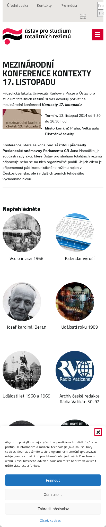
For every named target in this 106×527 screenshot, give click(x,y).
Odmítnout (53, 494)
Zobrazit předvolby (53, 509)
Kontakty (44, 5)
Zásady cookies (50, 520)
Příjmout (53, 480)
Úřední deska (17, 5)
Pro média (69, 5)
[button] (98, 432)
